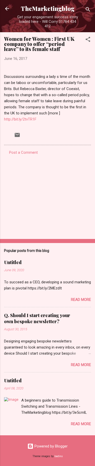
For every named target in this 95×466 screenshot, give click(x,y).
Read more (81, 299)
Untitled (13, 262)
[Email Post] (17, 136)
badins (58, 456)
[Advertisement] (47, 195)
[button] (88, 40)
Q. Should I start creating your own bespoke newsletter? (37, 318)
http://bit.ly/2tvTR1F (20, 119)
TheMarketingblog (47, 8)
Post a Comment (23, 152)
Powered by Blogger (50, 446)
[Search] (88, 10)
